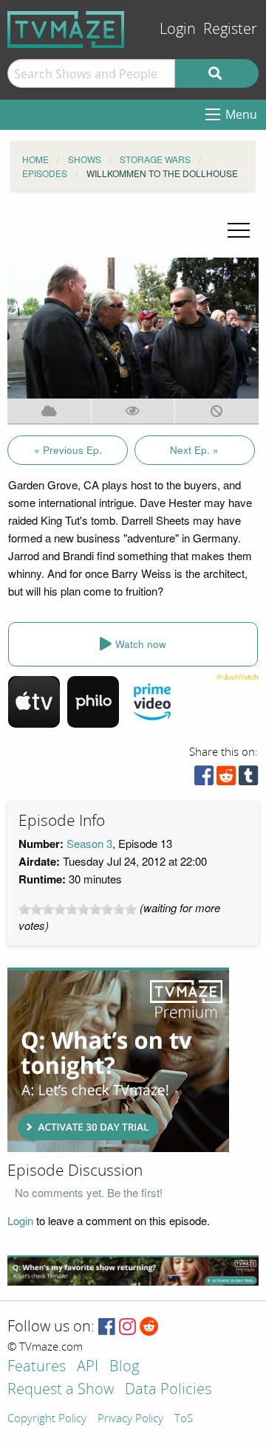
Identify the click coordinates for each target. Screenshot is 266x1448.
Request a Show (60, 1390)
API (87, 1367)
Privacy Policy (130, 1419)
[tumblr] (248, 779)
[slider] (77, 909)
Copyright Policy (46, 1419)
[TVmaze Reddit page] (149, 1327)
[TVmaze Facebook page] (106, 1327)
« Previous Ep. (68, 450)
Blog (124, 1367)
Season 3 (89, 843)
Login (178, 29)
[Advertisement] (118, 1060)
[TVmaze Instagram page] (127, 1327)
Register (230, 29)
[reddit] (226, 779)
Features (36, 1367)
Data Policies (168, 1390)
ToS (183, 1419)
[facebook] (204, 779)
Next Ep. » (194, 450)
